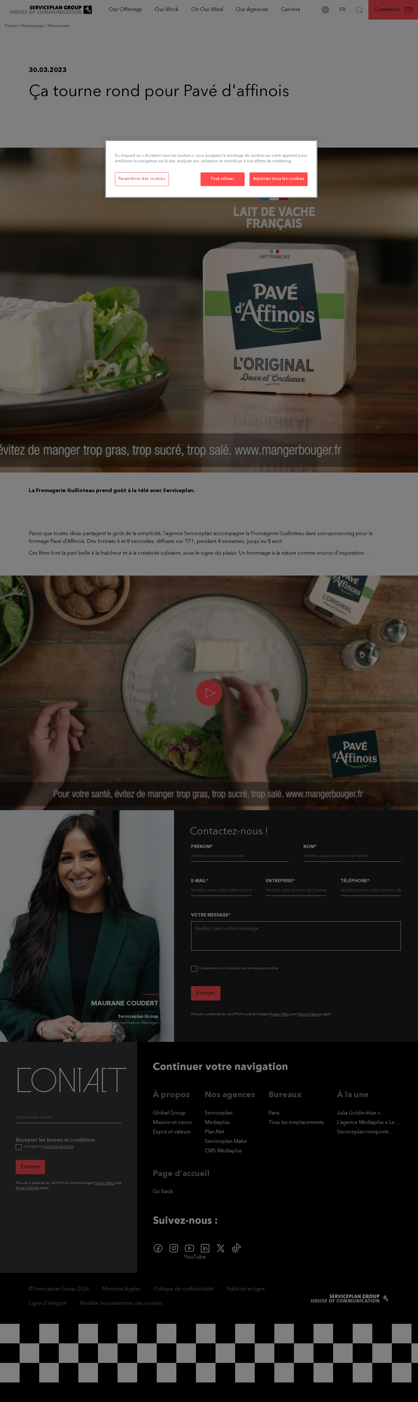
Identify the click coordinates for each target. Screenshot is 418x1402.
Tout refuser (222, 179)
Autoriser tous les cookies (278, 179)
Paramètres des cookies (142, 179)
